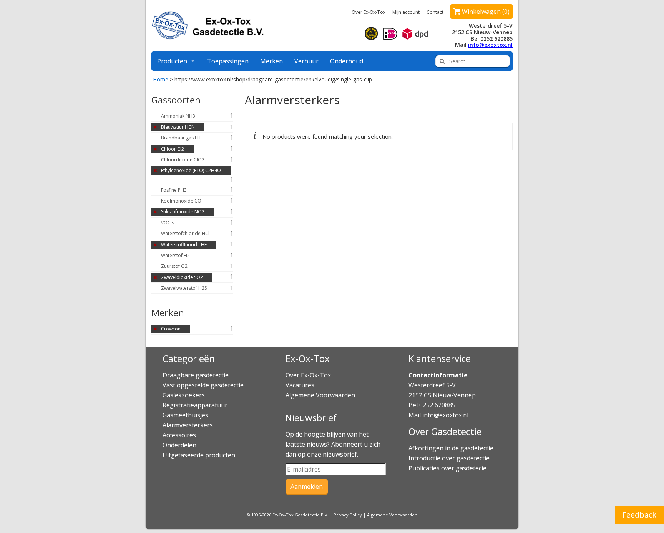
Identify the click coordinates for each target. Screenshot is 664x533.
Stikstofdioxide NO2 (182, 211)
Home (160, 79)
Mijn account (406, 12)
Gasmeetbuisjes (185, 415)
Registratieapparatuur (195, 405)
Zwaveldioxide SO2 (182, 277)
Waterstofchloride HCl (185, 233)
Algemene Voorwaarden (320, 395)
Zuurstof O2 (174, 266)
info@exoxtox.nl (490, 44)
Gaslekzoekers (184, 395)
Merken (271, 61)
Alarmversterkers (188, 425)
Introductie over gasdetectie (449, 458)
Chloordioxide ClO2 (182, 159)
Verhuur (306, 61)
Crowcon (171, 328)
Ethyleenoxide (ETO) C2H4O (191, 170)
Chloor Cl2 (172, 149)
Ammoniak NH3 (178, 116)
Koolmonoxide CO (181, 201)
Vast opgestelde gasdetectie (203, 385)
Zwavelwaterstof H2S (184, 288)
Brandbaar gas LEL (181, 137)
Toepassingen (228, 61)
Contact (435, 12)
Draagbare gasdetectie (196, 375)
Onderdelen (179, 445)
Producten (172, 61)
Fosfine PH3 (174, 190)
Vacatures (300, 385)
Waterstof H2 (175, 255)
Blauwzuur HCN (178, 127)
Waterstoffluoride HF (184, 244)
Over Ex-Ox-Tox (368, 12)
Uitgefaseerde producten (199, 455)
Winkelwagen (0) (485, 11)
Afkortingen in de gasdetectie (451, 448)
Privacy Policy (348, 515)
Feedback (639, 515)
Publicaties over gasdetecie (447, 468)
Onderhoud (346, 61)
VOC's (167, 222)
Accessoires (179, 435)
